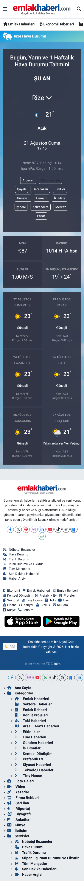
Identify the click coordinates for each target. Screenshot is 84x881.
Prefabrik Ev (48, 595)
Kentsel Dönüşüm (20, 595)
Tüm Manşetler (19, 569)
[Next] (74, 529)
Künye (11, 610)
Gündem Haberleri (37, 743)
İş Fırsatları (32, 748)
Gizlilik (45, 605)
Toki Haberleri (34, 721)
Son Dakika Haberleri (24, 574)
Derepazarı (40, 189)
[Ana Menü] (5, 9)
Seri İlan (22, 803)
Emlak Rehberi (67, 591)
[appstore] (23, 622)
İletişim (21, 830)
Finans (12, 605)
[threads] (62, 677)
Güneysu (23, 198)
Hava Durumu (18, 554)
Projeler (69, 595)
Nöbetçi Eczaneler (22, 550)
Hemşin (41, 198)
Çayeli (21, 189)
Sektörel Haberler (37, 704)
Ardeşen (28, 180)
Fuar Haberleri (34, 737)
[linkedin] (79, 677)
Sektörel (13, 600)
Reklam (62, 605)
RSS (12, 647)
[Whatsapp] (42, 536)
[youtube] (37, 677)
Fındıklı (60, 189)
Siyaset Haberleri (36, 764)
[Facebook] (10, 529)
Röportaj (22, 808)
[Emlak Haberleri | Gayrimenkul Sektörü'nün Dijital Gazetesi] (41, 9)
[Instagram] (34, 529)
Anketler (22, 819)
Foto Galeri (24, 781)
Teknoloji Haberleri (38, 770)
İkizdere (59, 198)
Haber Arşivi (17, 578)
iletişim (28, 610)
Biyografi (23, 814)
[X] (18, 529)
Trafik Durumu (19, 559)
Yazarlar (22, 792)
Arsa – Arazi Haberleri (40, 726)
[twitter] (20, 677)
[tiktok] (54, 677)
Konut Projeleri (35, 715)
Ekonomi (13, 591)
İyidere (21, 207)
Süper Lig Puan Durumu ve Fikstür (50, 858)
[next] (71, 677)
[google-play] (61, 622)
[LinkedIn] (42, 529)
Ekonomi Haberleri (58, 24)
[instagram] (29, 677)
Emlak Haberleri (20, 24)
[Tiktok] (58, 529)
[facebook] (12, 677)
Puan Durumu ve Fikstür (26, 564)
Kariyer (28, 605)
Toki (53, 600)
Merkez (60, 207)
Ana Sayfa (23, 688)
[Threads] (66, 529)
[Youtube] (50, 529)
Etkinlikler (31, 732)
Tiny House (34, 600)
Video (20, 786)
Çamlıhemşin (50, 180)
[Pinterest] (26, 529)
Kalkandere (40, 207)
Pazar (41, 216)
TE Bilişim (53, 664)
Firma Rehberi (27, 797)
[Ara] (79, 9)
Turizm (67, 600)
